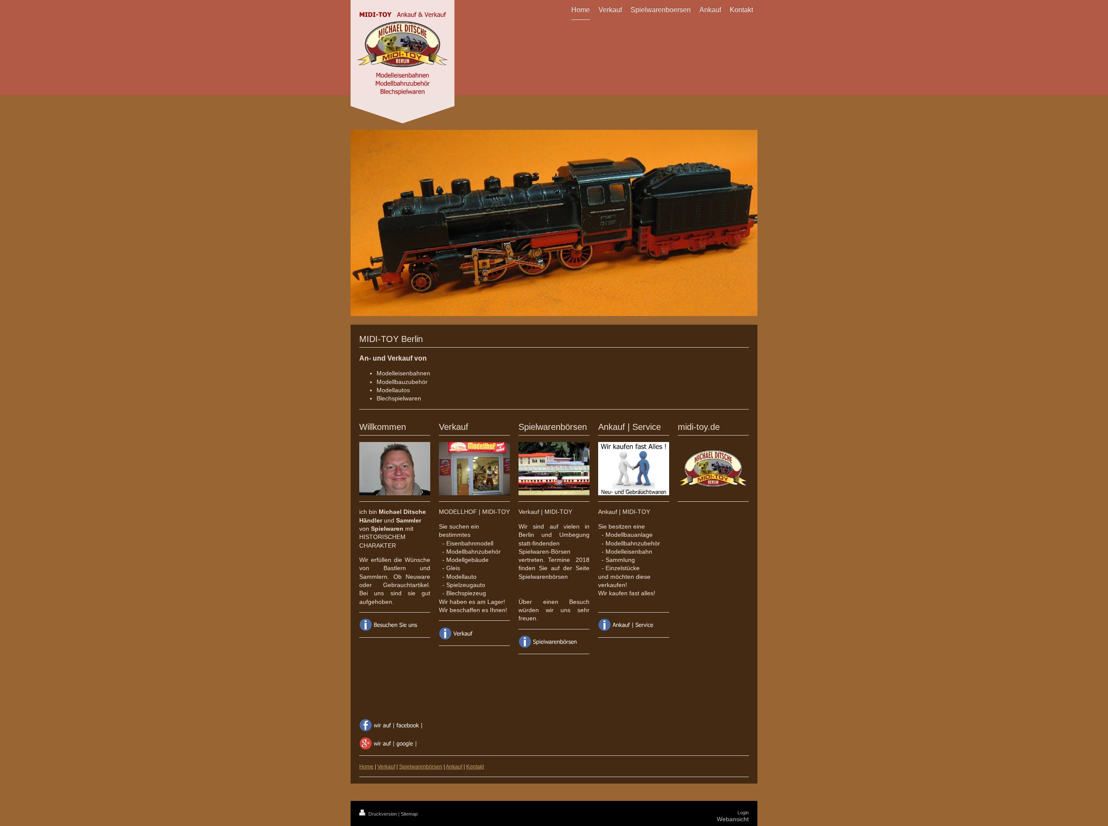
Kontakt (475, 767)
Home (366, 767)
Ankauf (454, 767)
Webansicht (733, 819)
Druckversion (382, 813)
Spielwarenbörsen (420, 767)
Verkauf (386, 767)
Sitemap (409, 813)
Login (743, 812)
